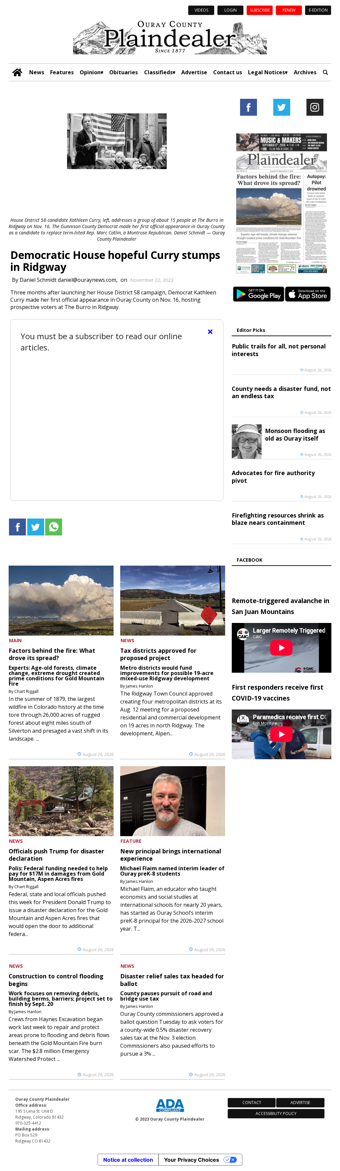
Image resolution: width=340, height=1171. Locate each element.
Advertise (194, 72)
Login (230, 10)
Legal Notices (266, 72)
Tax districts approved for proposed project (158, 654)
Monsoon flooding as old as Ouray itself (295, 434)
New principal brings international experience (170, 854)
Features (62, 72)
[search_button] (325, 72)
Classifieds (158, 72)
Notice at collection (128, 1159)
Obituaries (123, 72)
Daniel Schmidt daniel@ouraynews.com (68, 279)
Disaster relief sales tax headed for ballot (172, 979)
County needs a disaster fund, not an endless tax (281, 392)
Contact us (227, 72)
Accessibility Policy (276, 1113)
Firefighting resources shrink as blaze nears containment (278, 518)
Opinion (90, 72)
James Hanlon (139, 686)
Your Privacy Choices (191, 1159)
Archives (305, 72)
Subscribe (260, 10)
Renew (289, 10)
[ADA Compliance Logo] (170, 1112)
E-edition (318, 10)
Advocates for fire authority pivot (273, 476)
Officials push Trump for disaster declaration (56, 854)
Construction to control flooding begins (56, 979)
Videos (201, 10)
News (36, 72)
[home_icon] (17, 72)
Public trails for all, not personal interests (279, 349)
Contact (251, 1102)
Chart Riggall (26, 691)
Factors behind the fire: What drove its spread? (52, 654)
